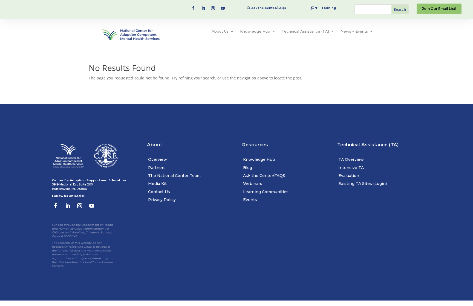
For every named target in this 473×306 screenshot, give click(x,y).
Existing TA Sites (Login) (362, 183)
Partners (157, 167)
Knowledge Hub (255, 31)
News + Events (354, 31)
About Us (220, 31)
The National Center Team (174, 175)
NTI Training (325, 8)
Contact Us (159, 191)
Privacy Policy (162, 199)
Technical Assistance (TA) (305, 31)
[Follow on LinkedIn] (203, 8)
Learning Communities (266, 191)
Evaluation (348, 175)
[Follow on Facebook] (193, 8)
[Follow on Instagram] (213, 8)
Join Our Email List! (439, 9)
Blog (247, 167)
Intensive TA (351, 167)
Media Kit (157, 183)
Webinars (252, 183)
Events (250, 199)
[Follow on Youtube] (223, 8)
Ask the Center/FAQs (268, 8)
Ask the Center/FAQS (264, 175)
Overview (157, 159)
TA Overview (351, 159)
